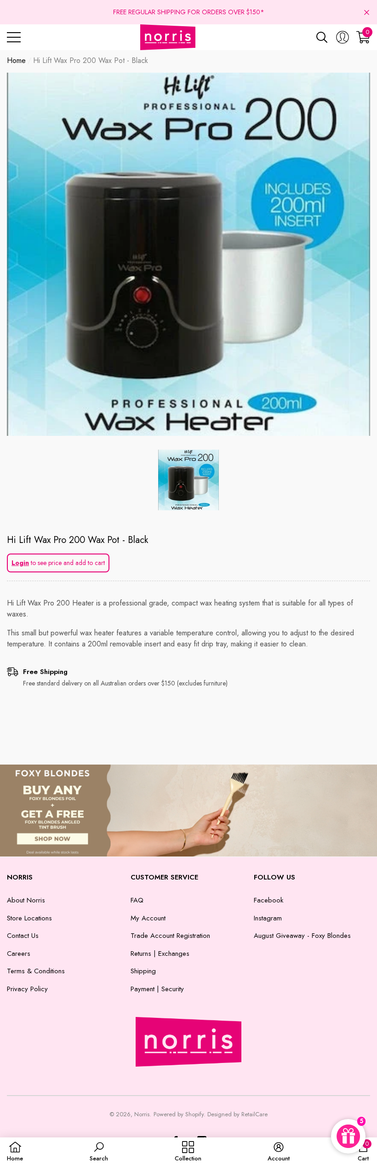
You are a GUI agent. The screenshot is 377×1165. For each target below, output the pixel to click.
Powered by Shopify (179, 1114)
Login (20, 562)
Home (16, 60)
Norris (141, 1114)
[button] (366, 12)
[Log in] (342, 37)
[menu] (14, 37)
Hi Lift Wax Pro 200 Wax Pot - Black (77, 540)
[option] (188, 254)
